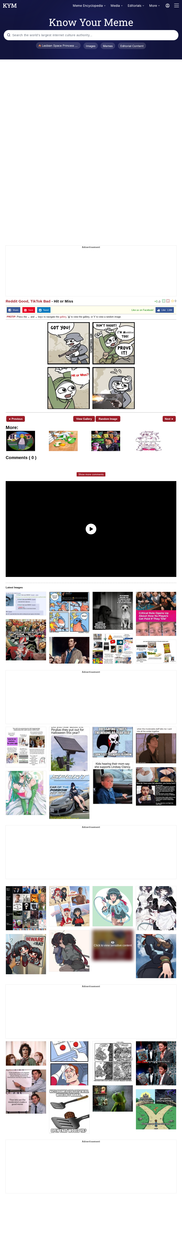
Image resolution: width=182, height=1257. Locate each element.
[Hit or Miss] (91, 365)
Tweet (45, 310)
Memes (108, 46)
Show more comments (91, 474)
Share (14, 310)
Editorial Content (132, 46)
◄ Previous (15, 418)
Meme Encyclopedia (88, 5)
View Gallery (84, 418)
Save (30, 310)
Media (115, 5)
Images (90, 46)
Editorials (134, 5)
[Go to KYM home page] (10, 6)
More (153, 5)
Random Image (108, 418)
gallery (63, 316)
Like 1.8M (166, 310)
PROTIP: (11, 316)
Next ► (169, 418)
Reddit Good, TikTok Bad (28, 301)
